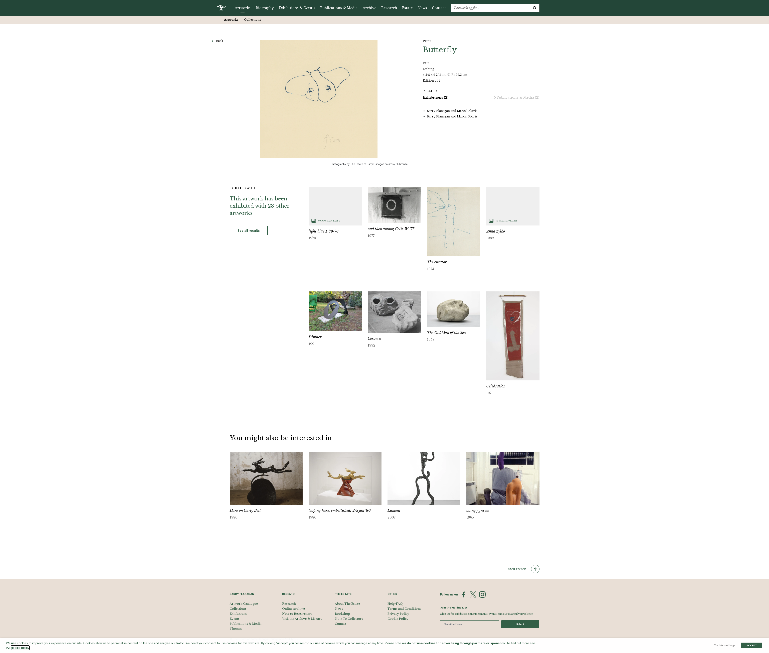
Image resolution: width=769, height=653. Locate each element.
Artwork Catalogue (244, 603)
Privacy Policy (398, 614)
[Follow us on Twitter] (473, 594)
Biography (265, 8)
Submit (520, 624)
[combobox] (490, 8)
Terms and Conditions (404, 609)
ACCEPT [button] (751, 645)
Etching (428, 69)
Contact (439, 8)
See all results (249, 230)
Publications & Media (339, 8)
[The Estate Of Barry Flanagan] (223, 8)
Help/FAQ (395, 603)
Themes (236, 629)
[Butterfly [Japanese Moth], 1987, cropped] (319, 99)
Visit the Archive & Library (302, 619)
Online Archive (293, 609)
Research (389, 8)
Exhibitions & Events (297, 8)
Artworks (243, 8)
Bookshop (342, 614)
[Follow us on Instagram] (482, 594)
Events (235, 619)
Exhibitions (435, 97)
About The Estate (347, 603)
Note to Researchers (297, 614)
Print (427, 41)
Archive (369, 8)
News (422, 8)
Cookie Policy (398, 619)
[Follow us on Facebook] (464, 594)
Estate (407, 8)
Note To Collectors (349, 619)
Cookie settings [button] (724, 645)
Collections (252, 19)
